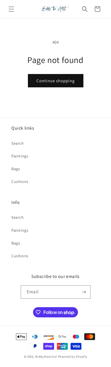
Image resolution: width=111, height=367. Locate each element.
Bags (15, 168)
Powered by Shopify (72, 356)
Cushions (19, 181)
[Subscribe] (84, 292)
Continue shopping (55, 80)
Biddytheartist (46, 356)
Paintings (19, 156)
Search (17, 143)
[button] (11, 9)
